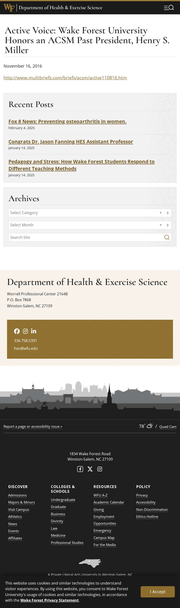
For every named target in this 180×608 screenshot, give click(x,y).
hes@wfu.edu (26, 348)
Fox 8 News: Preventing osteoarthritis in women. (67, 121)
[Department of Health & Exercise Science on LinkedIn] (33, 331)
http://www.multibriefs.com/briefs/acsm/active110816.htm (65, 78)
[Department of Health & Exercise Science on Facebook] (17, 331)
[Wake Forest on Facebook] (80, 470)
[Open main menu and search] (169, 7)
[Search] (166, 237)
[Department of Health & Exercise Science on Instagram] (25, 331)
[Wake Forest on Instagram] (100, 470)
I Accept (157, 591)
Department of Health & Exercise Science (60, 8)
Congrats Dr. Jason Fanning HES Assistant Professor (70, 141)
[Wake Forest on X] (90, 470)
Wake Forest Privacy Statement (49, 600)
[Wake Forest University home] (9, 8)
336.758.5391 (25, 340)
